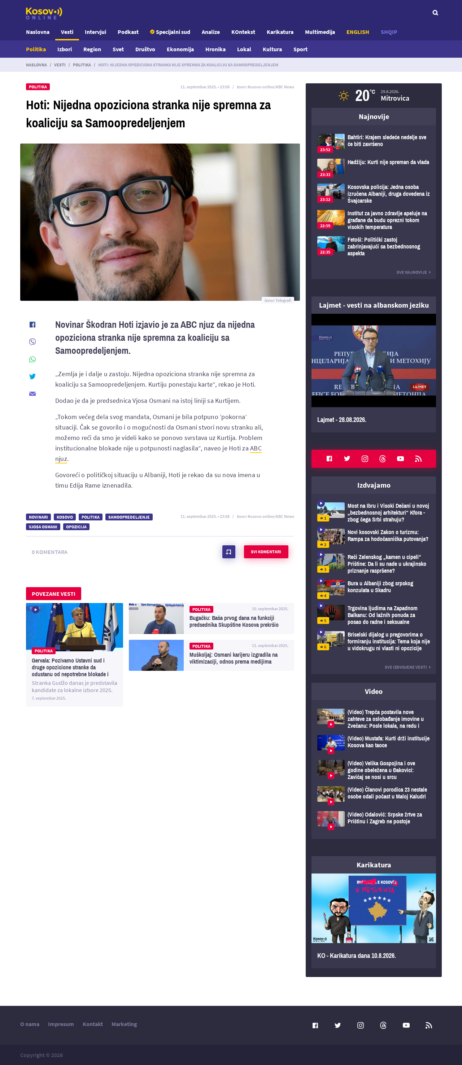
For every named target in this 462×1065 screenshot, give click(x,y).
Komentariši (228, 551)
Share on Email (32, 393)
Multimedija (320, 31)
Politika (36, 49)
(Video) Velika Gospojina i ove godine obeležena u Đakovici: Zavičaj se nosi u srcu (373, 770)
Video (374, 691)
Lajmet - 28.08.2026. (373, 373)
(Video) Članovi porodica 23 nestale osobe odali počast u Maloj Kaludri (373, 795)
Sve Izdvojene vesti (406, 667)
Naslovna (37, 31)
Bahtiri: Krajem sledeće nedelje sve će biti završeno (373, 143)
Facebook (329, 459)
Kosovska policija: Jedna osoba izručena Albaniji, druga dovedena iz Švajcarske (373, 194)
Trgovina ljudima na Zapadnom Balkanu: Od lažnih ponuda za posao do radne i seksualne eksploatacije (373, 615)
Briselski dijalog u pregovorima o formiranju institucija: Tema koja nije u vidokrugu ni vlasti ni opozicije (373, 641)
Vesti (67, 31)
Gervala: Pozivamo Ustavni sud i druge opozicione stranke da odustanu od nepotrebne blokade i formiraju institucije (74, 655)
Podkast (128, 31)
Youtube (401, 459)
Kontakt (93, 1023)
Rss (418, 459)
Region (92, 49)
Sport (300, 49)
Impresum (61, 1023)
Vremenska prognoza (373, 95)
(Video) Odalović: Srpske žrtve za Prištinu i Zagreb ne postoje (373, 820)
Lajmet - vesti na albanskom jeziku (374, 304)
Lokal (244, 49)
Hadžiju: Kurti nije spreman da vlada (373, 168)
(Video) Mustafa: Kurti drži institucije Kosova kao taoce (373, 744)
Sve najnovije (412, 272)
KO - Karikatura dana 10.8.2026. (373, 921)
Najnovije (374, 116)
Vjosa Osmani (43, 526)
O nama (29, 1023)
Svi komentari (266, 551)
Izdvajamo (374, 484)
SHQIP (389, 31)
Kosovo (65, 517)
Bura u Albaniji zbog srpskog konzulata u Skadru (373, 589)
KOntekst (243, 31)
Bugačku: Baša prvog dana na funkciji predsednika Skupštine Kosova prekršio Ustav (211, 618)
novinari (38, 517)
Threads (382, 459)
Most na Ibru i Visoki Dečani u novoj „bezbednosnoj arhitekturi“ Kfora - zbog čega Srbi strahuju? (373, 512)
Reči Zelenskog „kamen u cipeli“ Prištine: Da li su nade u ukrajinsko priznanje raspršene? (373, 564)
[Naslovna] (44, 13)
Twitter (347, 459)
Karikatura (280, 31)
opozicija (76, 526)
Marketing (124, 1023)
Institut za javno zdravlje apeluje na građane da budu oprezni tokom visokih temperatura (373, 220)
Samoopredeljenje (129, 517)
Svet (118, 49)
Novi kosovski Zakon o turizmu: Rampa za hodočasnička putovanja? (373, 538)
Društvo (145, 49)
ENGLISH (357, 31)
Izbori (64, 49)
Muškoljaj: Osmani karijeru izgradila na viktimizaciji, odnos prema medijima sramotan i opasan (211, 655)
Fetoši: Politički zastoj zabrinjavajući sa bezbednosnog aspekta (373, 246)
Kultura (272, 49)
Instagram (365, 459)
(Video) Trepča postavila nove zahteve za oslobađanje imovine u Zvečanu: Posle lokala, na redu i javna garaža (373, 719)
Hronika (215, 49)
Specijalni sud (173, 31)
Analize (211, 31)
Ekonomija (180, 49)
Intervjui (95, 31)
